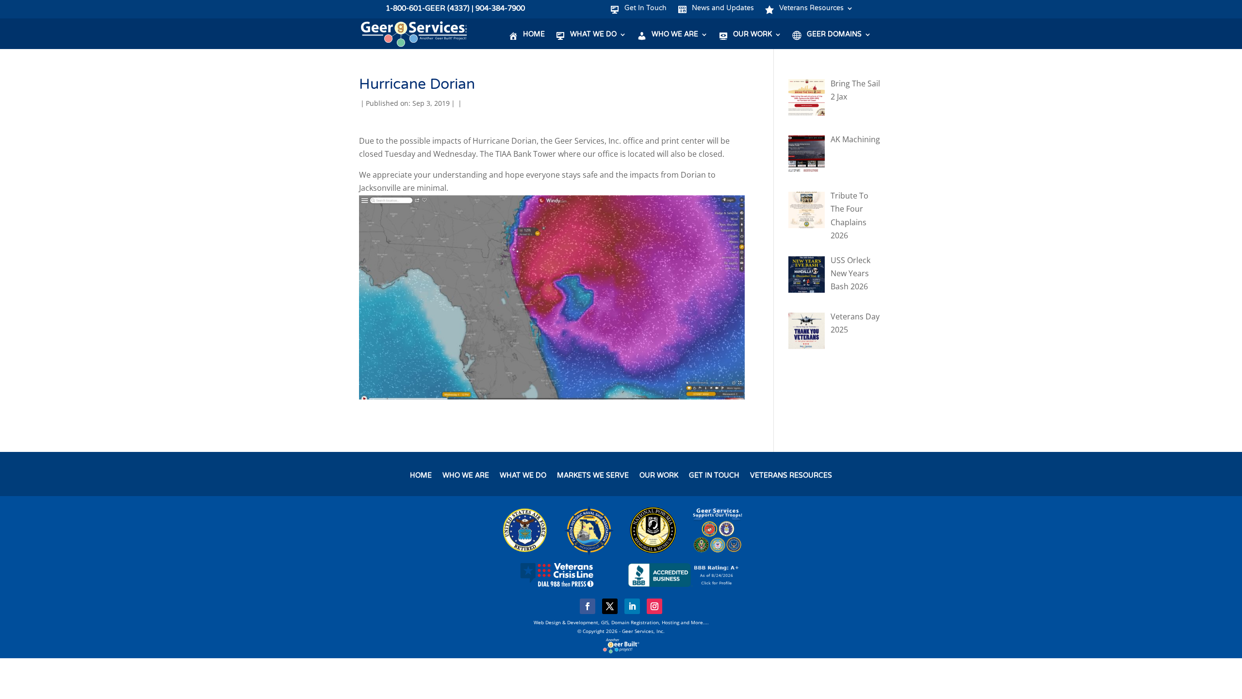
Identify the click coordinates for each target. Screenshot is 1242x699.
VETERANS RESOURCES (791, 476)
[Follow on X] (610, 606)
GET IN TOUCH (714, 476)
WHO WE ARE (465, 476)
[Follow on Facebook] (587, 606)
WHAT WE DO (523, 476)
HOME (421, 476)
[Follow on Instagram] (654, 606)
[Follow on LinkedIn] (632, 606)
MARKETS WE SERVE (593, 476)
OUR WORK (658, 476)
